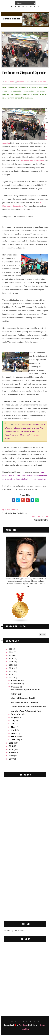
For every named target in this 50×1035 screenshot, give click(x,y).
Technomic (36, 435)
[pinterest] (38, 6)
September (16, 714)
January (15, 739)
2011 (11, 746)
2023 (11, 652)
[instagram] (23, 6)
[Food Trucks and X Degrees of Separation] (25, 49)
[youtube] (34, 6)
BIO (28, 583)
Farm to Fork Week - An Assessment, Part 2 (26, 710)
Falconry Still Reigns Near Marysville (23, 698)
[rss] (27, 6)
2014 (11, 674)
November (16, 683)
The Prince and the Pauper (31, 161)
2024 (11, 649)
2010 (11, 749)
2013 (11, 677)
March (14, 733)
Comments (41, 82)
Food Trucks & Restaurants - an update (24, 702)
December (16, 680)
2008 (11, 755)
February (15, 736)
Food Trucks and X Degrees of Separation (25, 689)
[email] (30, 6)
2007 (11, 759)
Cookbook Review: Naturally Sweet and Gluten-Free (28, 706)
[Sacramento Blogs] (20, 607)
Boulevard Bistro (16, 693)
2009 (11, 752)
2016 (11, 668)
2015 (11, 671)
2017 (11, 665)
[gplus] (19, 6)
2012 (11, 743)
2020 (11, 655)
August (14, 717)
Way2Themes (23, 1024)
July (13, 720)
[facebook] (15, 6)
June (13, 724)
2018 (11, 662)
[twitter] (11, 6)
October (15, 687)
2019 (11, 658)
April (14, 730)
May (13, 727)
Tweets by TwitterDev (14, 930)
